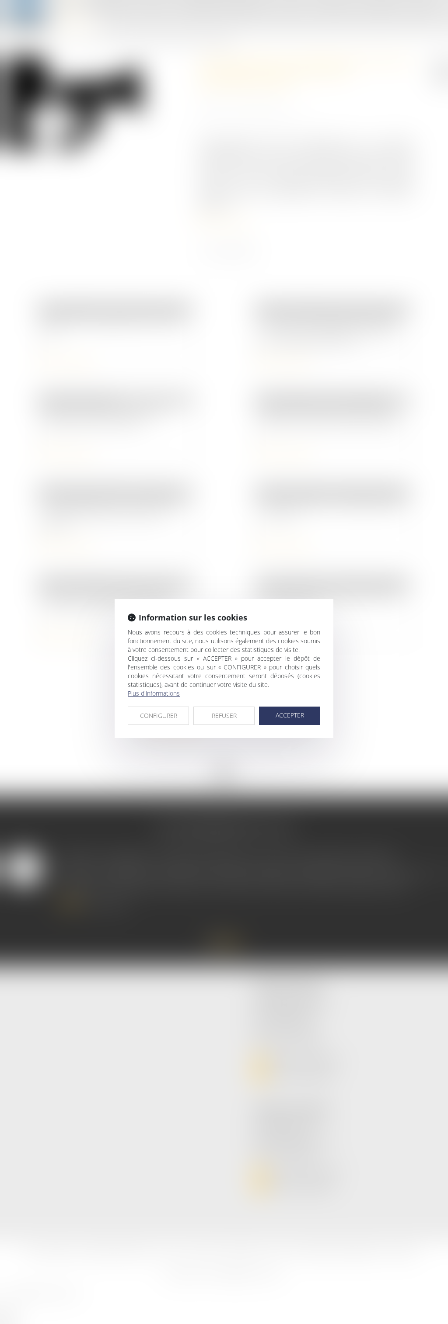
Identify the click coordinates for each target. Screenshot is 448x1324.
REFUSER (224, 715)
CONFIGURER (158, 715)
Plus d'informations (154, 693)
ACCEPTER (290, 715)
